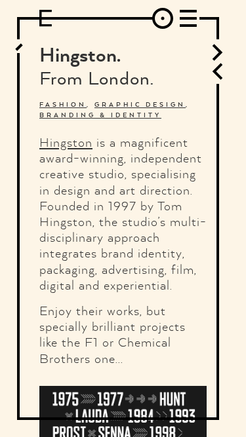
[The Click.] (217, 52)
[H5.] (217, 71)
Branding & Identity (100, 115)
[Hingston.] (20, 45)
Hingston (65, 142)
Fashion (63, 104)
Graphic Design (140, 104)
